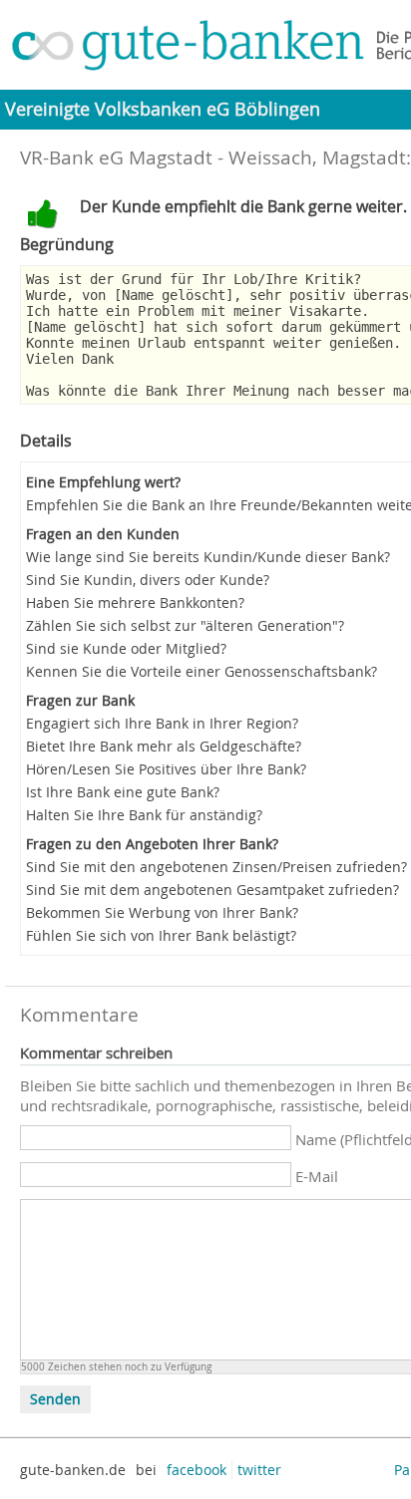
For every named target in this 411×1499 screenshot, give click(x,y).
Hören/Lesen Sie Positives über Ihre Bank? (166, 768)
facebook (196, 1469)
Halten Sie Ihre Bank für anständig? (144, 814)
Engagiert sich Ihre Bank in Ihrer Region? (162, 723)
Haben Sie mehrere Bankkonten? (135, 602)
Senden (55, 1399)
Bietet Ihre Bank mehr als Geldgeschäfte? (163, 746)
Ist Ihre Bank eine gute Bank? (122, 791)
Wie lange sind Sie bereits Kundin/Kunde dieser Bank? (208, 556)
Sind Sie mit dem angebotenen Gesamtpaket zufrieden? (212, 889)
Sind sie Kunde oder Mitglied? (126, 648)
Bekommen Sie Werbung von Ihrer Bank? (162, 912)
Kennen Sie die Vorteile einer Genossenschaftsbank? (201, 671)
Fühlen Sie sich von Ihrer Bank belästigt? (161, 935)
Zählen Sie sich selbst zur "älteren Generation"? (185, 625)
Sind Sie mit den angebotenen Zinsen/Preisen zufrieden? (216, 866)
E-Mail (316, 1176)
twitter (259, 1469)
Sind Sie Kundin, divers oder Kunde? (147, 579)
